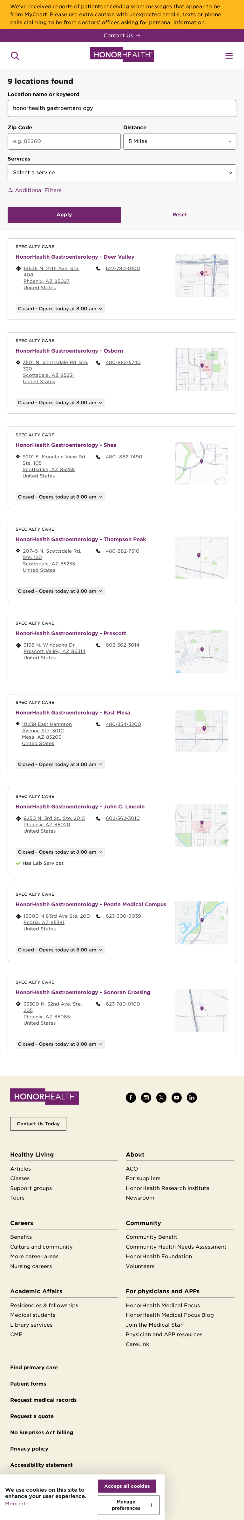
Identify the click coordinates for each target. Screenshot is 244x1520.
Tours (17, 1198)
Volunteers (140, 1266)
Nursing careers (31, 1266)
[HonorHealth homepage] (122, 55)
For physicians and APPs (163, 1291)
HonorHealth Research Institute (167, 1188)
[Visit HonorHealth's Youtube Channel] (177, 1098)
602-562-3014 (122, 645)
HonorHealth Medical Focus (163, 1305)
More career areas (34, 1256)
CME (16, 1334)
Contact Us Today (38, 1123)
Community (143, 1223)
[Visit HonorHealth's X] (161, 1098)
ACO (132, 1169)
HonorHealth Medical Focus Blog (170, 1315)
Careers (21, 1223)
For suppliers (143, 1178)
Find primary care (34, 1368)
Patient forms (28, 1384)
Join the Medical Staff (155, 1325)
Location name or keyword (43, 94)
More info (17, 1504)
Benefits (21, 1237)
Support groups (31, 1188)
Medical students (32, 1315)
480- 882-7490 (124, 456)
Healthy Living (32, 1154)
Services (19, 159)
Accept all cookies (127, 1486)
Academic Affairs (36, 1291)
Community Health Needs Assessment (176, 1247)
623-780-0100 (123, 268)
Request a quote (32, 1416)
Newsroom (140, 1198)
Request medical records (43, 1400)
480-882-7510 (122, 551)
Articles (20, 1169)
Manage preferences (126, 1505)
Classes (20, 1178)
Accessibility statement (41, 1465)
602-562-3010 (123, 818)
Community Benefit (151, 1237)
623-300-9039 (123, 916)
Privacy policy (29, 1449)
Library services (31, 1325)
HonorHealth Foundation (159, 1256)
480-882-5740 (123, 362)
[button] (122, 190)
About (135, 1154)
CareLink (137, 1344)
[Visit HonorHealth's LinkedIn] (192, 1098)
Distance (134, 128)
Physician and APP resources (164, 1334)
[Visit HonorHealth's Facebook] (131, 1098)
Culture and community (41, 1247)
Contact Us (118, 35)
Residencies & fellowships (44, 1305)
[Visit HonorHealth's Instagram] (146, 1098)
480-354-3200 (123, 724)
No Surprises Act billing (41, 1433)
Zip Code (20, 128)
